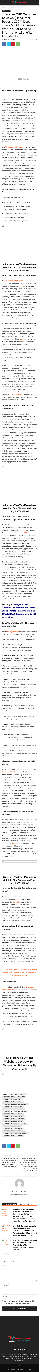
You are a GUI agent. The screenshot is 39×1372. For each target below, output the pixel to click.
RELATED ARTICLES (9, 1204)
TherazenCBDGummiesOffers (14, 1109)
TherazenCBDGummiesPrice (13, 1114)
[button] (3, 2)
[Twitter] (9, 44)
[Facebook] (4, 44)
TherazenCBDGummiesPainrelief (15, 1111)
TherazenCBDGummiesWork (13, 1135)
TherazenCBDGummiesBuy (13, 1099)
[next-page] (6, 1254)
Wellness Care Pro (9, 39)
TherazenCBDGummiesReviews (14, 1118)
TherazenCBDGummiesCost (13, 1101)
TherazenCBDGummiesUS (12, 1126)
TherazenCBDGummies (17, 1094)
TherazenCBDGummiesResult (14, 1116)
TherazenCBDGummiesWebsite (14, 1131)
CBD (19, 1366)
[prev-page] (3, 1254)
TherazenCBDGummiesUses (13, 1128)
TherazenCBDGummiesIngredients (16, 1104)
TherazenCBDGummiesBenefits (14, 1097)
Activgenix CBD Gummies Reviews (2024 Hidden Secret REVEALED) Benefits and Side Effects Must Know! (10, 1162)
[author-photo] (19, 1188)
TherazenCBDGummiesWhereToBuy (15, 1133)
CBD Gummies (12, 7)
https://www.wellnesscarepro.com (19, 1194)
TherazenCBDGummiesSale (13, 1121)
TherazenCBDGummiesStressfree (15, 1123)
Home (4, 7)
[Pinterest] (13, 44)
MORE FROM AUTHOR (26, 1204)
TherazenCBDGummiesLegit (13, 1106)
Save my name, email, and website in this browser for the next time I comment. (18, 1302)
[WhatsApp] (18, 44)
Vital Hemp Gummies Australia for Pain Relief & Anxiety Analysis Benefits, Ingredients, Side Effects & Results (25, 1245)
